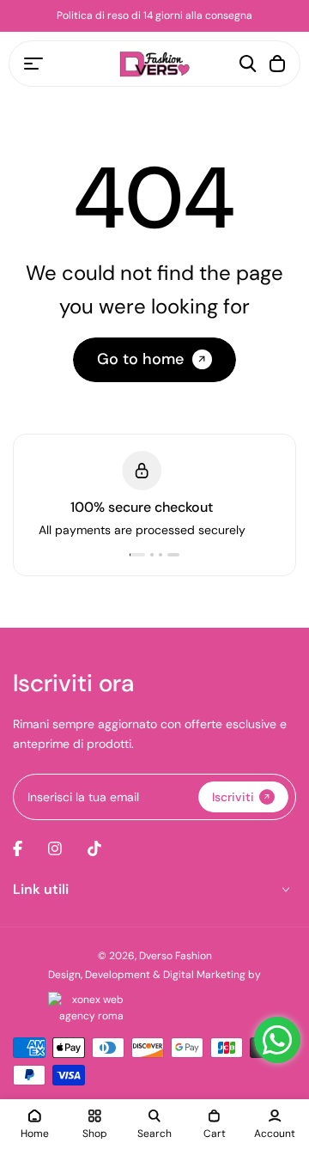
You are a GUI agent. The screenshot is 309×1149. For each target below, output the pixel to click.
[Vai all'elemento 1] (142, 554)
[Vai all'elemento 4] (177, 554)
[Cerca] (248, 63)
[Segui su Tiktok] (94, 848)
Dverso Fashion (175, 956)
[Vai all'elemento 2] (160, 554)
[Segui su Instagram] (55, 848)
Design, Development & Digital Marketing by (154, 975)
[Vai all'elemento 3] (169, 554)
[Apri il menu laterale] (33, 64)
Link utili (41, 889)
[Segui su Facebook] (17, 848)
